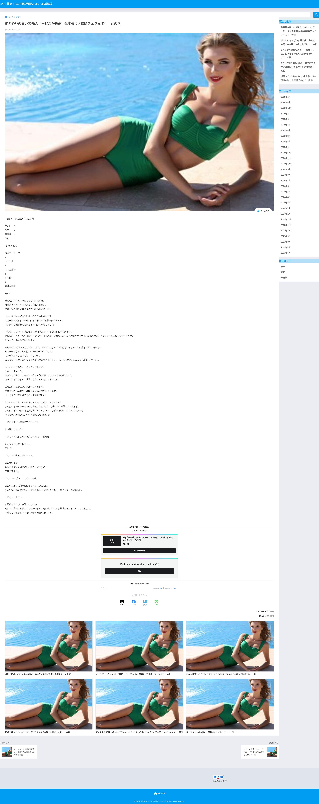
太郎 (161, 588)
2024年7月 (286, 180)
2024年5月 (286, 192)
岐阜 (283, 266)
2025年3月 (286, 136)
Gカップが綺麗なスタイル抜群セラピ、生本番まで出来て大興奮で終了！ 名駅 (297, 54)
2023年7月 (286, 247)
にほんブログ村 (220, 781)
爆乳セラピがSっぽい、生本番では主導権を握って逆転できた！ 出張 (298, 78)
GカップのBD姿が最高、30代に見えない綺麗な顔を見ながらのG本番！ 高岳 (298, 67)
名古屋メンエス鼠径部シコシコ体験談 (26, 3)
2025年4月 (286, 130)
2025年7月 (286, 113)
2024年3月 (286, 203)
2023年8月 (286, 242)
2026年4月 (286, 102)
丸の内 (271, 616)
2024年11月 (286, 158)
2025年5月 (286, 125)
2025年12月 (286, 108)
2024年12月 (286, 152)
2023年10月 (286, 230)
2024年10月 (286, 164)
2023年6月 (286, 253)
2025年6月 (286, 119)
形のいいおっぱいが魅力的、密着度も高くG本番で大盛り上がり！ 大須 (298, 42)
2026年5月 (286, 97)
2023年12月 (286, 219)
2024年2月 (286, 208)
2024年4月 (286, 197)
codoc (174, 588)
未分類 (284, 278)
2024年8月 (286, 175)
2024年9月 (286, 169)
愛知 (272, 611)
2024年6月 (286, 186)
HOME (161, 793)
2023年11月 (286, 225)
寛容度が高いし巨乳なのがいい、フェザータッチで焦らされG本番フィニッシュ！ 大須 (298, 31)
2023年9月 (286, 236)
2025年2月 (286, 141)
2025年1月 (286, 147)
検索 (316, 15)
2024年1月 (286, 214)
